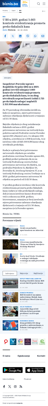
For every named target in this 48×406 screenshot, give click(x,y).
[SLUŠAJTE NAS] (20, 342)
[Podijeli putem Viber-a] (27, 36)
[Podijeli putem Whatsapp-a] (35, 36)
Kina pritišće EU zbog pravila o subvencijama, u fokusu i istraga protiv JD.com (31, 325)
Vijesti (13, 10)
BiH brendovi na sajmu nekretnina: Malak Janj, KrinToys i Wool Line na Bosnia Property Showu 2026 (31, 297)
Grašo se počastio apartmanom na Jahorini (31, 229)
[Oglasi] (6, 342)
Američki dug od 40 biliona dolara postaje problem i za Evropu (30, 311)
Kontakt (41, 356)
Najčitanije (38, 273)
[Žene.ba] (27, 342)
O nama (6, 356)
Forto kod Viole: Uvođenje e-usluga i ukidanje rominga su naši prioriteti (32, 258)
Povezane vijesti (12, 220)
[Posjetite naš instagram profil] (15, 386)
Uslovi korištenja (8, 379)
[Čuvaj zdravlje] (35, 342)
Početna (5, 10)
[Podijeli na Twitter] (12, 36)
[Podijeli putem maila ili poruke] (42, 36)
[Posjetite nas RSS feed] (20, 386)
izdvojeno (7, 78)
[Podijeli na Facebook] (5, 36)
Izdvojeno (9, 273)
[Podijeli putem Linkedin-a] (20, 36)
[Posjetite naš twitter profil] (9, 386)
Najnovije (24, 273)
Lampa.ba (19, 403)
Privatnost (27, 379)
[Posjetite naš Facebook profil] (4, 386)
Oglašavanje (24, 356)
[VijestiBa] (13, 342)
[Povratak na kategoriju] (43, 11)
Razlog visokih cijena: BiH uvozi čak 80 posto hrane (32, 282)
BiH (20, 10)
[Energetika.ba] (42, 342)
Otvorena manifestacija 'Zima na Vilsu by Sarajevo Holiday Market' (32, 244)
